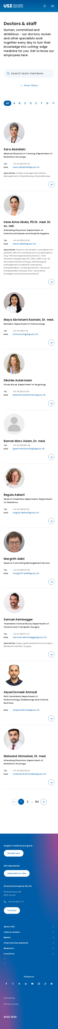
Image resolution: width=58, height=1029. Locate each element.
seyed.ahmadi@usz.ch (26, 709)
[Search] (44, 6)
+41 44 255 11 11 (16, 901)
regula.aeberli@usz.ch (26, 512)
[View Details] (51, 184)
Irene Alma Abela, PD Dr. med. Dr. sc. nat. (27, 224)
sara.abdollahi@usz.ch (26, 167)
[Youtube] (32, 984)
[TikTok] (45, 984)
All (7, 103)
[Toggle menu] (52, 6)
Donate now (13, 853)
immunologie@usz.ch (25, 334)
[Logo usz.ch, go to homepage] (13, 6)
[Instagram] (39, 984)
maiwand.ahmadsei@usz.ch (29, 773)
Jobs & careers (12, 932)
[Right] (53, 103)
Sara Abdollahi (14, 149)
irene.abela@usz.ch (24, 243)
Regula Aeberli (14, 495)
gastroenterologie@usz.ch (29, 448)
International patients (16, 943)
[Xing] (19, 984)
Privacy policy (11, 1004)
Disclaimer (9, 998)
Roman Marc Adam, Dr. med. (25, 441)
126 (37, 801)
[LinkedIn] (26, 984)
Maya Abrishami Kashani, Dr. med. (29, 320)
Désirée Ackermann (18, 380)
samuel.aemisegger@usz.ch (30, 637)
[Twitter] (13, 984)
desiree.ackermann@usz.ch (29, 394)
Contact (11, 910)
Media (7, 937)
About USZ (9, 926)
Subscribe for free (16, 873)
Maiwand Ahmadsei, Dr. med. (25, 756)
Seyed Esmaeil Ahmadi (20, 692)
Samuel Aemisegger (18, 619)
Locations (9, 953)
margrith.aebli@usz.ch (26, 573)
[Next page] (44, 802)
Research (9, 948)
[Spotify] (52, 984)
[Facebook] (6, 984)
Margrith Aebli (14, 559)
